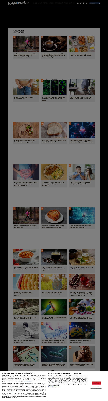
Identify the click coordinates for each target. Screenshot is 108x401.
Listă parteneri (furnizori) (54, 386)
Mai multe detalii (28, 381)
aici (12, 392)
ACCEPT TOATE (96, 383)
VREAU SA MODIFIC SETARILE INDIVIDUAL (96, 387)
